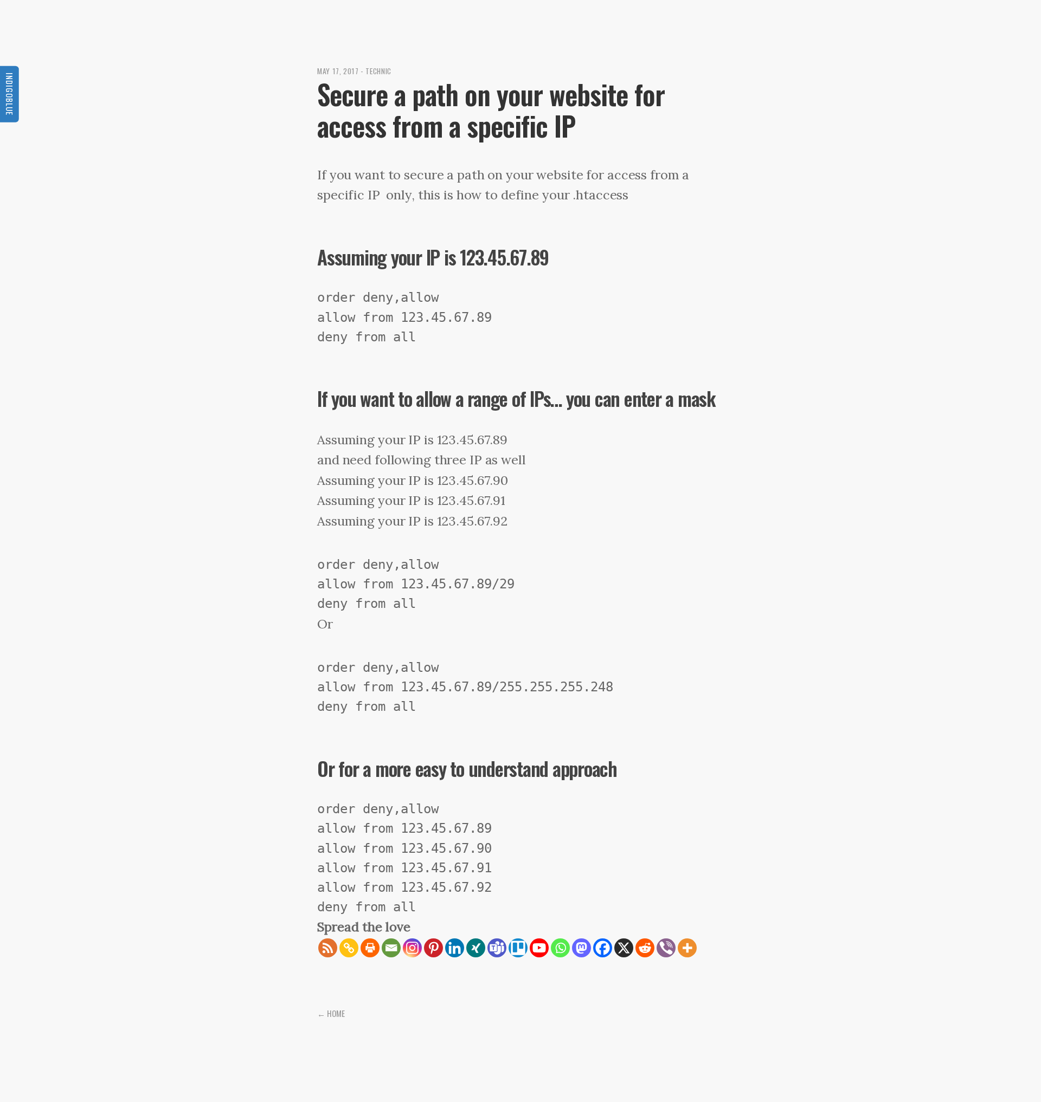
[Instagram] (412, 947)
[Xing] (475, 947)
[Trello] (518, 947)
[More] (687, 947)
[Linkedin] (454, 947)
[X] (623, 947)
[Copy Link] (348, 947)
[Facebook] (602, 947)
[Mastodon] (581, 947)
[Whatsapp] (560, 947)
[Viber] (666, 947)
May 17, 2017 (338, 71)
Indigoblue (10, 94)
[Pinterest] (433, 947)
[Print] (370, 947)
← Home (331, 1013)
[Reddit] (644, 947)
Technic (378, 71)
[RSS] (327, 947)
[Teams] (496, 947)
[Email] (391, 947)
